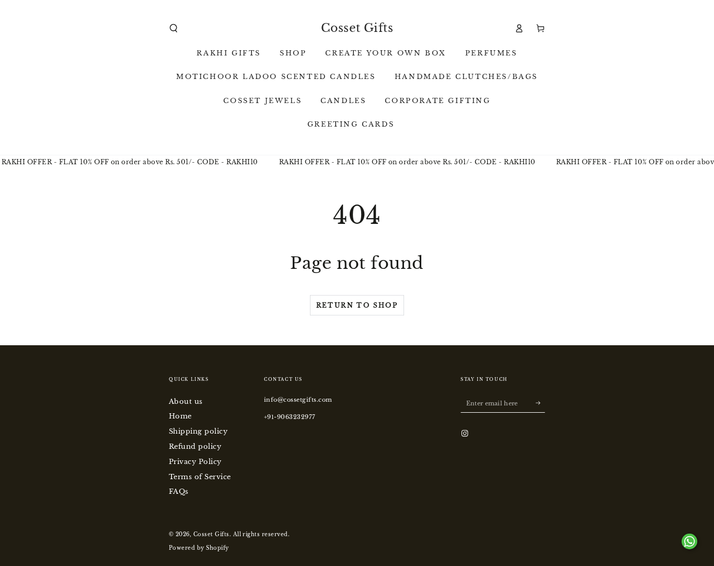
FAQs (179, 491)
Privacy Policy (195, 462)
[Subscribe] (540, 403)
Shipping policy (198, 431)
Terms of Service (200, 477)
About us (186, 401)
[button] (174, 28)
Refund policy (195, 446)
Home (180, 416)
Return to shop (357, 305)
